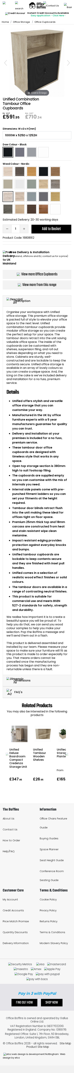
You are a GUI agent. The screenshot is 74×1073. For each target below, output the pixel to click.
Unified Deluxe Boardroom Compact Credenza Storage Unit (18, 758)
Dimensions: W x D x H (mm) (19, 129)
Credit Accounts (13, 910)
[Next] (68, 63)
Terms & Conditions (52, 932)
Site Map (65, 1043)
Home (5, 21)
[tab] (37, 301)
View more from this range (39, 285)
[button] (7, 754)
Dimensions (22, 680)
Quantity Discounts (15, 932)
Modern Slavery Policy (54, 943)
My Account (10, 899)
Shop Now (51, 1003)
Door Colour (10, 144)
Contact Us (10, 829)
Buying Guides (49, 838)
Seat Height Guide (52, 860)
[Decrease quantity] (7, 229)
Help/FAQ (9, 851)
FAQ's (18, 692)
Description (22, 301)
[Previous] (5, 63)
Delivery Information (16, 943)
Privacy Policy (48, 910)
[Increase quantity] (24, 229)
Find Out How (24, 1003)
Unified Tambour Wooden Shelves (39, 755)
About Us (8, 818)
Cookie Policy (48, 899)
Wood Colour (11, 164)
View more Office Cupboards (39, 274)
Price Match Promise (16, 921)
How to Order (11, 840)
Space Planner (49, 849)
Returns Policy (48, 921)
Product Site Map (37, 1047)
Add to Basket (51, 229)
